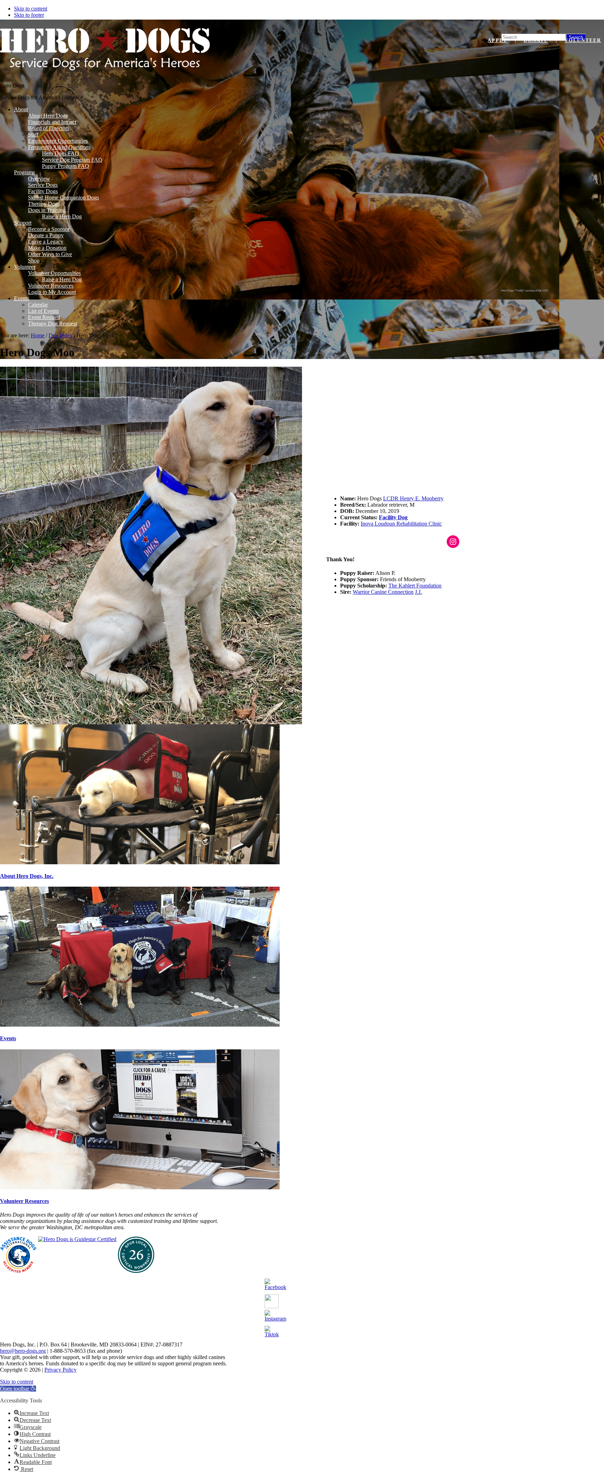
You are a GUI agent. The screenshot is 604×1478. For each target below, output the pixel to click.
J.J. (418, 592)
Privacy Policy (60, 1370)
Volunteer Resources (24, 1201)
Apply (497, 40)
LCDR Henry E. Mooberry (413, 498)
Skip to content (30, 9)
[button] (18, 1389)
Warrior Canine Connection (383, 592)
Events (8, 1038)
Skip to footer (29, 15)
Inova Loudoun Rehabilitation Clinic (401, 524)
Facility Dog (393, 517)
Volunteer (583, 40)
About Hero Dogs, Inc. (26, 876)
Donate (536, 40)
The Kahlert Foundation (414, 586)
